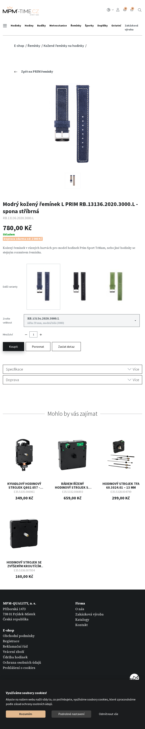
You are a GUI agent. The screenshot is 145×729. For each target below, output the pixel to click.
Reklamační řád (15, 646)
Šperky (89, 25)
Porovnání (125, 8)
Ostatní (116, 25)
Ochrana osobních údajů (22, 662)
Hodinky (16, 25)
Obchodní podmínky (19, 636)
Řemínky (76, 25)
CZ (111, 10)
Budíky (41, 25)
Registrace (11, 641)
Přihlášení (118, 10)
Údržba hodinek (15, 657)
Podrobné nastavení (71, 714)
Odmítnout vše (108, 714)
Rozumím (25, 714)
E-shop (19, 45)
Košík (132, 8)
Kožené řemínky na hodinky (64, 45)
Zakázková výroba (131, 27)
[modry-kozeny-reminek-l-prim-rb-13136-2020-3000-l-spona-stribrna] (73, 125)
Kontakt (81, 625)
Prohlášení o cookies (19, 668)
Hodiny (29, 25)
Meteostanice (58, 25)
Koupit (13, 346)
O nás (79, 609)
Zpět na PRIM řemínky (37, 72)
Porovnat (38, 346)
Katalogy (82, 620)
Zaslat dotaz (66, 346)
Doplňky (102, 25)
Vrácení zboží (13, 652)
